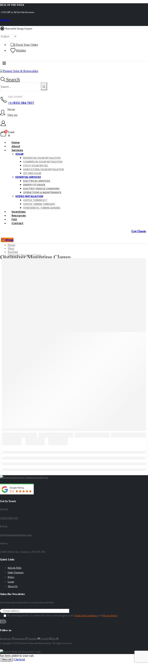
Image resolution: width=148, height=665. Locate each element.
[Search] (44, 86)
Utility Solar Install (35, 165)
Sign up (12, 115)
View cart (6, 659)
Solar (19, 154)
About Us (13, 586)
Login (11, 581)
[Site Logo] (19, 71)
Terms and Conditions (86, 615)
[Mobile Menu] (4, 63)
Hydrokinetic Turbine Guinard (41, 207)
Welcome (11, 109)
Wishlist (21, 50)
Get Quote (138, 231)
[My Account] (3, 123)
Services (17, 150)
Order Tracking (16, 572)
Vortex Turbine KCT (35, 200)
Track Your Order (27, 44)
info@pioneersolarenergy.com (15, 534)
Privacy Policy (110, 615)
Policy (11, 577)
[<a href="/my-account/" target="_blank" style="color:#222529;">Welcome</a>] (3, 112)
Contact (17, 223)
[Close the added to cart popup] (144, 4)
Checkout (19, 659)
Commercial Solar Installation (42, 161)
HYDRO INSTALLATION (29, 196)
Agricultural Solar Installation (43, 169)
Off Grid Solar (32, 173)
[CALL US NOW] (4, 100)
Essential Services (28, 177)
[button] (10, 79)
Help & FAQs (14, 567)
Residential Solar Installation (42, 157)
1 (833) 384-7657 (9, 518)
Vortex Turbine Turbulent (39, 204)
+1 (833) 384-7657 (21, 103)
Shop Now (5, 19)
